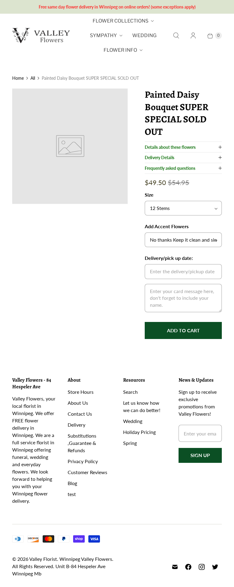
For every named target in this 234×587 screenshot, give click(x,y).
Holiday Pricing (139, 432)
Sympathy (103, 35)
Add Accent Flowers (167, 226)
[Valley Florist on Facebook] (188, 566)
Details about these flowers (170, 147)
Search (130, 392)
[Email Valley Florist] (175, 566)
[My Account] (193, 35)
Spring (130, 443)
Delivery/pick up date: (169, 258)
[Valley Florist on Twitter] (215, 566)
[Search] (176, 35)
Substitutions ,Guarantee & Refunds (82, 443)
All (32, 78)
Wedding (144, 35)
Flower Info (120, 50)
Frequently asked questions (170, 168)
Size (149, 194)
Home (18, 78)
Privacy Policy (83, 461)
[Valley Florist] (41, 36)
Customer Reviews (87, 472)
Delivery (76, 425)
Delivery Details (159, 157)
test (72, 494)
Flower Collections (120, 21)
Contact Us (80, 414)
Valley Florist (43, 559)
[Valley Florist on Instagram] (201, 566)
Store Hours (81, 392)
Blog (72, 483)
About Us (78, 403)
